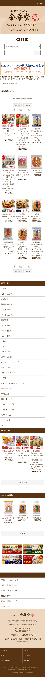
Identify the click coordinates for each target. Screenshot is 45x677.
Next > (27, 105)
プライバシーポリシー (31, 669)
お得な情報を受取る (18, 672)
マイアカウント (6, 650)
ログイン (4, 655)
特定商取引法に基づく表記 (15, 669)
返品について (36, 667)
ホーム (4, 83)
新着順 (29, 98)
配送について (27, 667)
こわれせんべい (12, 83)
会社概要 (26, 660)
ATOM (31, 672)
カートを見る (28, 655)
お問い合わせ (5, 660)
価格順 (23, 98)
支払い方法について (15, 667)
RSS (27, 672)
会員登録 (26, 650)
